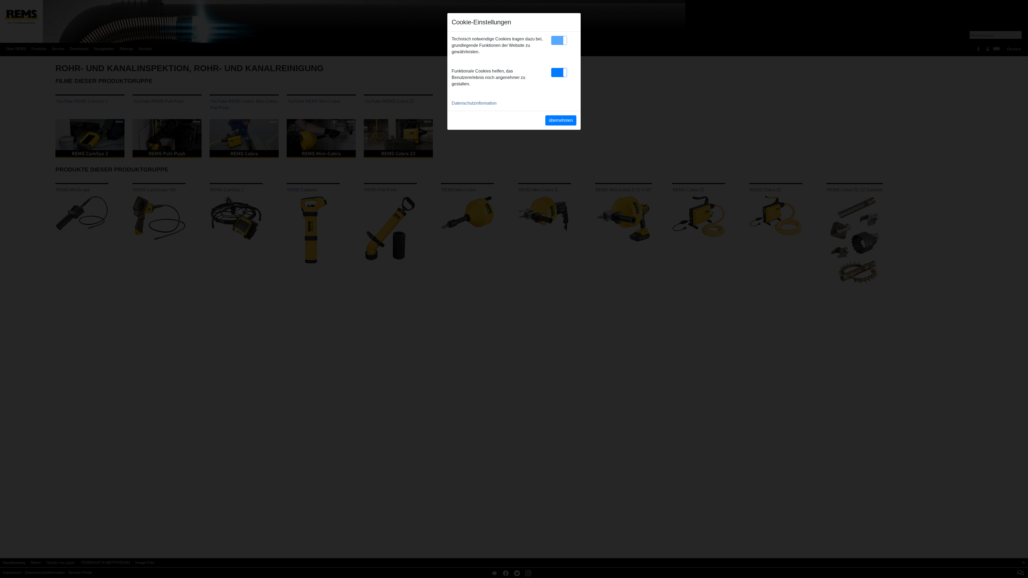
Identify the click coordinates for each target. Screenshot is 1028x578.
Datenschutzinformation (474, 103)
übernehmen (561, 120)
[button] (559, 40)
